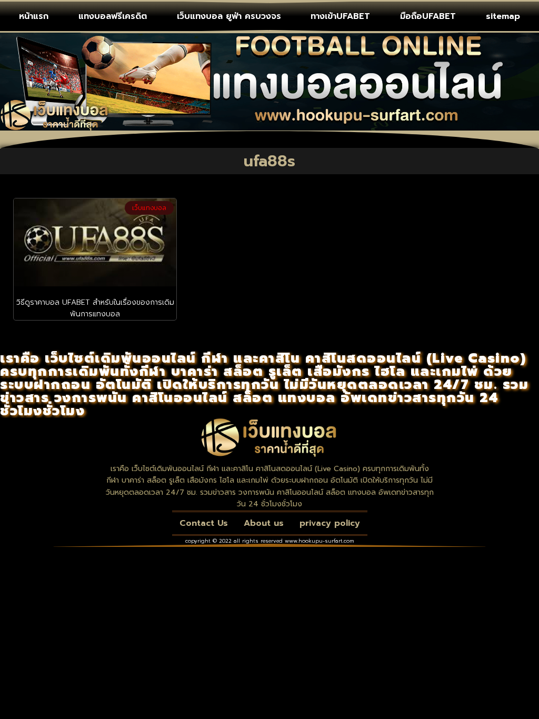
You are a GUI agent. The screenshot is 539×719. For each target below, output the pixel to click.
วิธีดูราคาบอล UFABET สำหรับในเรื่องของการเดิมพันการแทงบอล (95, 308)
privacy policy (330, 523)
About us (264, 523)
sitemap (503, 16)
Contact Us (203, 523)
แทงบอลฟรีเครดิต (112, 16)
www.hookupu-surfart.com (319, 541)
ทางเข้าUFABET (340, 16)
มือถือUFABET (428, 16)
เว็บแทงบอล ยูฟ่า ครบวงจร (229, 16)
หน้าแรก (33, 16)
